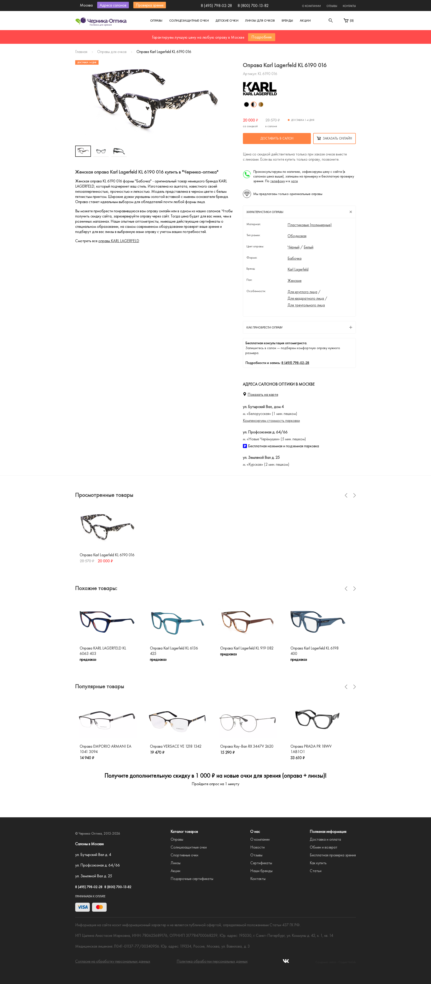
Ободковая (297, 236)
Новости (257, 847)
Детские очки (227, 20)
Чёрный (293, 247)
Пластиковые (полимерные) (310, 225)
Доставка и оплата (325, 839)
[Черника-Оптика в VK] (286, 962)
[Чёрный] (246, 104)
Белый (308, 247)
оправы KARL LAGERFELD (118, 240)
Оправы (156, 20)
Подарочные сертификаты (192, 878)
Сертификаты (261, 862)
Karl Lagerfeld (298, 269)
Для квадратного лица (306, 298)
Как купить (318, 862)
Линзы (175, 862)
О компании (311, 6)
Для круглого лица (302, 292)
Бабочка (294, 258)
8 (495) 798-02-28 (216, 5)
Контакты (349, 6)
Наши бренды (261, 870)
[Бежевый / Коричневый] (260, 104)
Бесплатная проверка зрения (333, 855)
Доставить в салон (276, 138)
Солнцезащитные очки (189, 20)
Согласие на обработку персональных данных (112, 961)
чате (294, 181)
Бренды (287, 20)
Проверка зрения (149, 5)
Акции (305, 20)
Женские (294, 280)
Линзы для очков (260, 20)
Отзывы (331, 6)
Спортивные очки (184, 855)
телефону (277, 181)
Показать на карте (263, 394)
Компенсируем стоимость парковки (271, 420)
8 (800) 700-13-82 (252, 5)
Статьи (315, 870)
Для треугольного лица (306, 305)
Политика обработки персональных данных (212, 961)
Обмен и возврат (323, 847)
